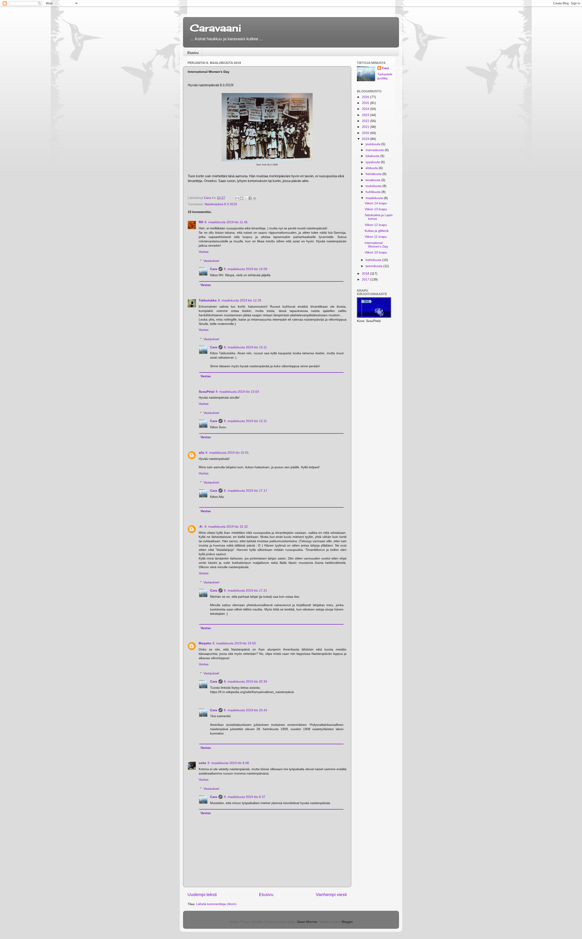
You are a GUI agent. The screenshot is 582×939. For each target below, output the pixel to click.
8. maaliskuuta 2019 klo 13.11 (245, 347)
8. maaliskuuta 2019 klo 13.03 (237, 391)
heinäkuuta (374, 174)
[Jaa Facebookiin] (250, 198)
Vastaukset (211, 261)
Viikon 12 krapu (376, 225)
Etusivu (192, 53)
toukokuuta (374, 186)
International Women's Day (376, 244)
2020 (366, 133)
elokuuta (372, 168)
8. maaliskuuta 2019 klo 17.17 (245, 490)
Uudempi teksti (202, 894)
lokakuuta (373, 156)
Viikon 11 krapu (376, 236)
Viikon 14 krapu (376, 203)
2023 (366, 115)
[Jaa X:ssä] (246, 198)
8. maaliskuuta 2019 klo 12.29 (239, 300)
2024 (366, 109)
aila (201, 452)
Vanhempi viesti (331, 894)
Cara (213, 269)
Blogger (347, 922)
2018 (366, 273)
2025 (366, 103)
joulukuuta (373, 144)
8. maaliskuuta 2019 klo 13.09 (245, 269)
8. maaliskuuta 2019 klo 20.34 (245, 681)
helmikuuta (374, 260)
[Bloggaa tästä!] (241, 198)
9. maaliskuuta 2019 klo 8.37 (244, 797)
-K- (201, 526)
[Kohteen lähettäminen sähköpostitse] (237, 198)
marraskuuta (375, 150)
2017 (366, 279)
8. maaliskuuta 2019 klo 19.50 (234, 643)
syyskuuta (373, 162)
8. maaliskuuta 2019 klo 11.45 (226, 222)
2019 (366, 139)
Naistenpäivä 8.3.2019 (221, 204)
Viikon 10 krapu (376, 252)
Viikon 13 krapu (376, 209)
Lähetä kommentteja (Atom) (216, 904)
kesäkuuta (373, 180)
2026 (366, 97)
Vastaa (203, 251)
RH (201, 222)
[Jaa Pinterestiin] (254, 198)
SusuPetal (206, 391)
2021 (366, 127)
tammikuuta (374, 266)
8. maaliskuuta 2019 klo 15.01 (227, 452)
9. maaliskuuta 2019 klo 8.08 (228, 763)
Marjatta (205, 643)
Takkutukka (208, 300)
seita (202, 763)
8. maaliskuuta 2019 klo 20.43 (245, 710)
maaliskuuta (375, 198)
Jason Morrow (307, 922)
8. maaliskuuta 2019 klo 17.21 (245, 590)
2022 (366, 121)
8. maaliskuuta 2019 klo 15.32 (226, 526)
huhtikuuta (373, 192)
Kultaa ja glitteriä (377, 231)
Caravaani (215, 28)
